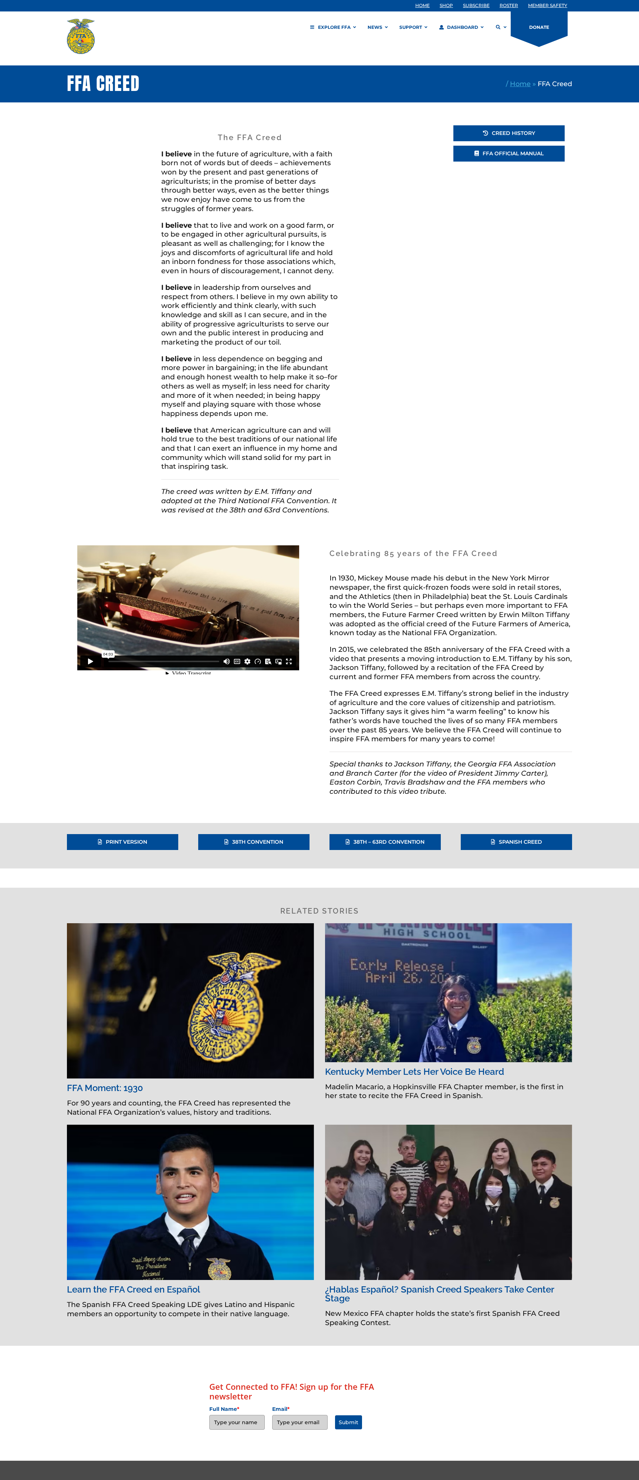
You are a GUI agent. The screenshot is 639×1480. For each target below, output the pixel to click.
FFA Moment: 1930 (105, 1088)
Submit (348, 1422)
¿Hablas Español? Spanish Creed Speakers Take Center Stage (439, 1294)
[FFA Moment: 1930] (190, 1001)
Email (281, 1409)
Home (520, 84)
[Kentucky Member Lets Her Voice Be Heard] (448, 992)
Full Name (224, 1409)
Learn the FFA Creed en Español (133, 1289)
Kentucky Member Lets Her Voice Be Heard (414, 1072)
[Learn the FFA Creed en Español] (190, 1202)
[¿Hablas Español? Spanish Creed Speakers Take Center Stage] (448, 1202)
